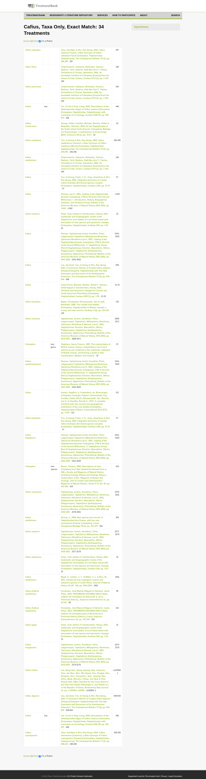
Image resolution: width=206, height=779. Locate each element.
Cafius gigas (31, 625)
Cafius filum (30, 67)
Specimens (141, 26)
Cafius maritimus (33, 140)
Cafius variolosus (33, 492)
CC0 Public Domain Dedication (80, 776)
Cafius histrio (31, 670)
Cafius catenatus (33, 50)
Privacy (164, 776)
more (27, 41)
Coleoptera (30, 344)
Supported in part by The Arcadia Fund (144, 776)
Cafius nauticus (32, 214)
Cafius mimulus (32, 319)
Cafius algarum (32, 696)
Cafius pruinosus (33, 86)
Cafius (28, 106)
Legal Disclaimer (175, 776)
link (35, 41)
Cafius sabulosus (33, 557)
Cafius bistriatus (32, 302)
